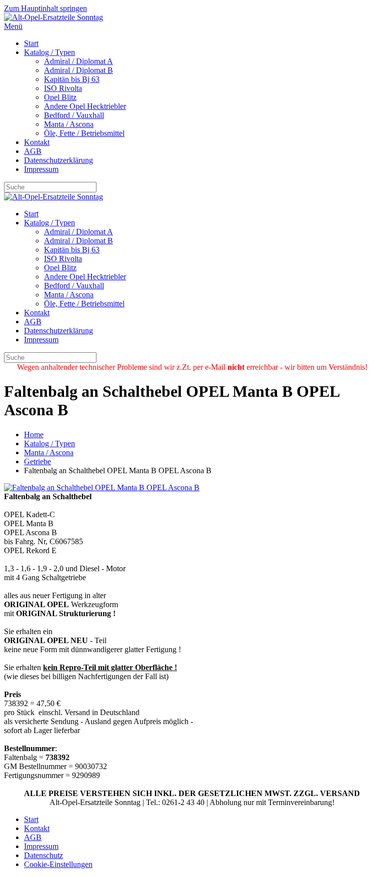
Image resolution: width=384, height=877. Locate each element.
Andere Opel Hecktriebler (85, 106)
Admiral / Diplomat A (78, 61)
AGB (33, 151)
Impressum (41, 169)
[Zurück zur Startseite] (53, 17)
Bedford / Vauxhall (74, 115)
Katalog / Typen (49, 52)
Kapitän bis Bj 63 (72, 79)
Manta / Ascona (69, 124)
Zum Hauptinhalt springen (45, 8)
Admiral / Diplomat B (78, 70)
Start (31, 43)
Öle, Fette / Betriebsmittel (84, 133)
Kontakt (37, 142)
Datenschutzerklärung (58, 160)
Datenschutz (43, 855)
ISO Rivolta (63, 88)
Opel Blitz (60, 97)
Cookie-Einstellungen (58, 864)
